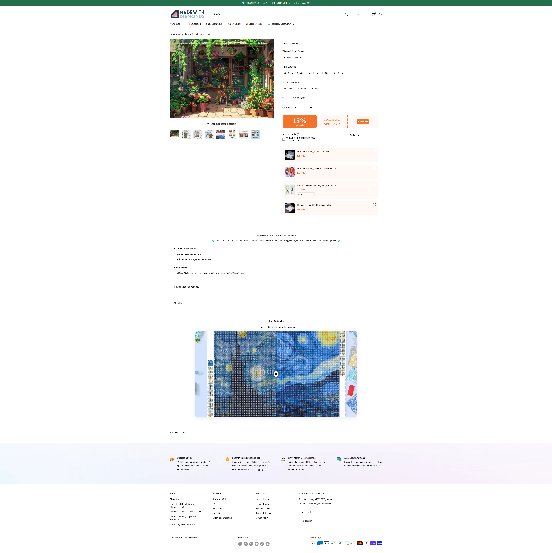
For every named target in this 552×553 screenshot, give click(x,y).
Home (172, 34)
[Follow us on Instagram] (246, 543)
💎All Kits (175, 24)
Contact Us (218, 513)
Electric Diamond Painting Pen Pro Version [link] (316, 185)
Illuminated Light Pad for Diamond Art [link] (314, 205)
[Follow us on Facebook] (240, 543)
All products (183, 34)
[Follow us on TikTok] (262, 543)
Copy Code (363, 121)
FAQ (215, 504)
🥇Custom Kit (194, 24)
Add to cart (355, 135)
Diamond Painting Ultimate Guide (185, 511)
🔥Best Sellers (234, 24)
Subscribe (307, 520)
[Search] (346, 14)
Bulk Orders (218, 508)
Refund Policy (262, 504)
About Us (174, 499)
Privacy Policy (262, 499)
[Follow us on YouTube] (257, 543)
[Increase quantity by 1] (311, 107)
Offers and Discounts (222, 518)
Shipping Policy (263, 508)
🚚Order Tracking (254, 24)
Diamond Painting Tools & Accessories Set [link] (316, 168)
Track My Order (220, 499)
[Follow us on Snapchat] (268, 543)
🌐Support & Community (279, 24)
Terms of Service (263, 513)
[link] (290, 155)
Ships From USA (214, 24)
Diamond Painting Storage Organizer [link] (314, 151)
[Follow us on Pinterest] (251, 543)
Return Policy (262, 518)
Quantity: (286, 107)
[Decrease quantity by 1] (296, 107)
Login (358, 14)
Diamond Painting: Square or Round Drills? (183, 518)
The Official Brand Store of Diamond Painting (182, 505)
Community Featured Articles (183, 524)
